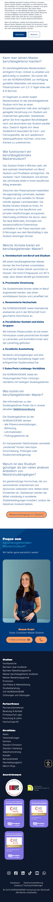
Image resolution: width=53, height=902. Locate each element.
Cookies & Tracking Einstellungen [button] (28, 885)
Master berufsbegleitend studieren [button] (20, 674)
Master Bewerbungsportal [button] (16, 677)
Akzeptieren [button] (19, 34)
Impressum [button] (15, 883)
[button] (8, 873)
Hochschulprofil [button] (11, 721)
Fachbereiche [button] (9, 663)
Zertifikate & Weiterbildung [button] (16, 684)
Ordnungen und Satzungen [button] (16, 695)
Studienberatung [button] (11, 688)
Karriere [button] (7, 741)
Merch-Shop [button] (9, 766)
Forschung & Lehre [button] (12, 718)
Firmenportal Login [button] (12, 714)
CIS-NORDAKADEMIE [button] (13, 691)
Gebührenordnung (24, 409)
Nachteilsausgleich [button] (12, 762)
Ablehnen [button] (34, 34)
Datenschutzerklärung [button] (33, 883)
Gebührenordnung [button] (12, 751)
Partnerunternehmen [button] (13, 707)
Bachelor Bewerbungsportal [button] (17, 670)
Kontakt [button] (6, 755)
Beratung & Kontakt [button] (12, 711)
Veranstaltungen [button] (11, 737)
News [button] (5, 734)
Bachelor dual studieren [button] (15, 667)
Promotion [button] (8, 681)
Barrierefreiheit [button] (10, 759)
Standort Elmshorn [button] (12, 744)
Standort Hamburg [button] (12, 748)
